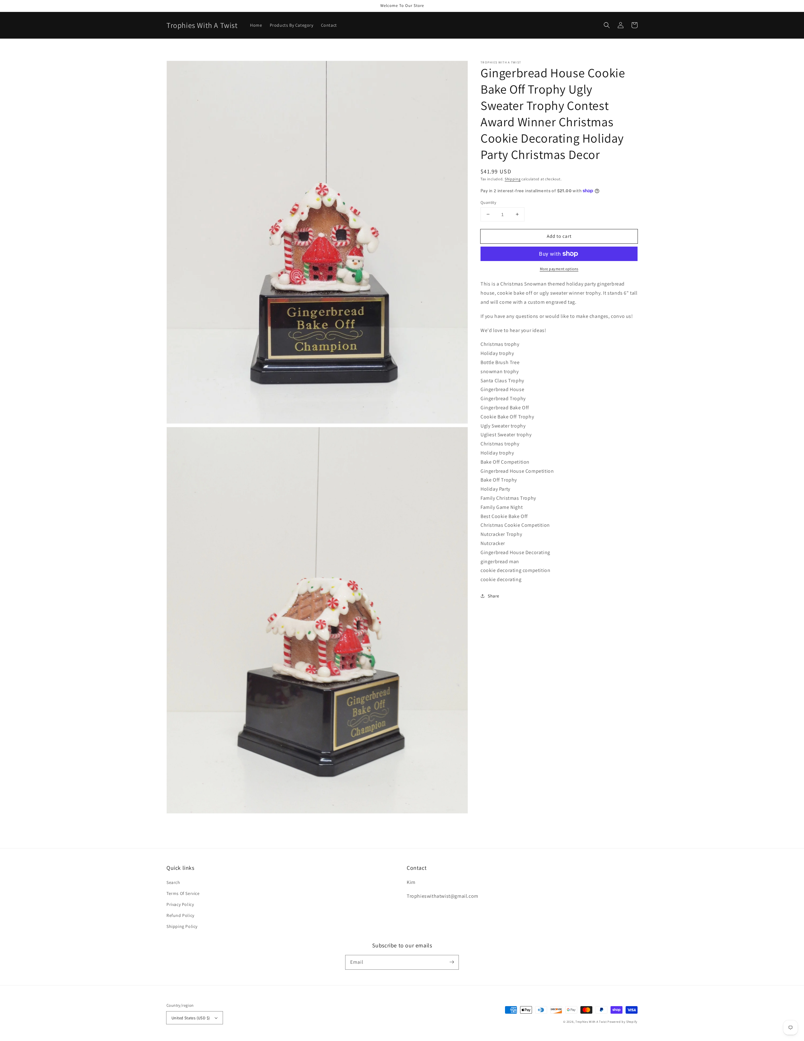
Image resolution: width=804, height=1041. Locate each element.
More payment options (559, 268)
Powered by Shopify (622, 1022)
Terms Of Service (183, 893)
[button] (607, 25)
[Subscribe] (452, 962)
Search (173, 882)
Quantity (488, 202)
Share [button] (493, 595)
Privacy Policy (180, 904)
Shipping (513, 179)
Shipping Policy (182, 926)
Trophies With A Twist (591, 1022)
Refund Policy (180, 915)
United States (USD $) (190, 1018)
